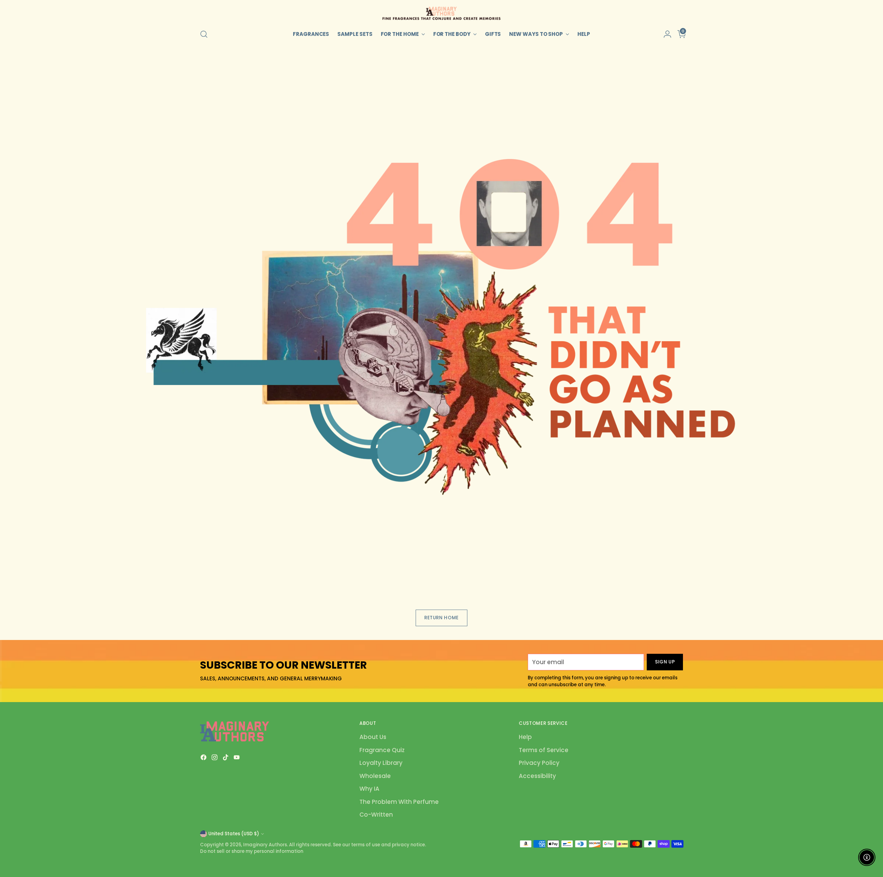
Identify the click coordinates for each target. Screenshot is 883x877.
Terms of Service (543, 750)
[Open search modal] (204, 34)
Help (525, 737)
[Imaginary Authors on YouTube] (237, 758)
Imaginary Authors (265, 844)
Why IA (369, 789)
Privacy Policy (539, 763)
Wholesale (375, 776)
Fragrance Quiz (382, 750)
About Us (372, 737)
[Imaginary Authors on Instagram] (215, 758)
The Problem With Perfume (399, 802)
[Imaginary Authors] (441, 13)
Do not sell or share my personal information (251, 851)
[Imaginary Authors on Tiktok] (226, 758)
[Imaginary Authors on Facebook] (204, 758)
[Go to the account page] (665, 34)
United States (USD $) (233, 833)
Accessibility (537, 776)
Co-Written (376, 814)
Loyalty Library (381, 763)
